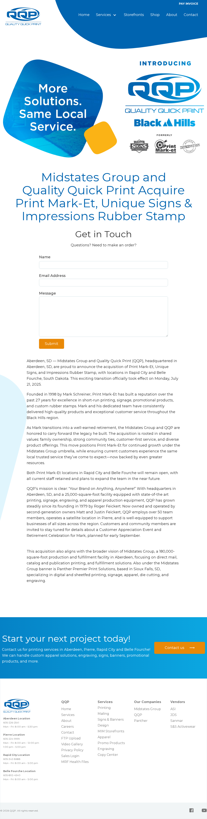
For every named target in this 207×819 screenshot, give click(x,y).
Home (84, 15)
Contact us (180, 648)
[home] (23, 16)
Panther (141, 721)
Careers (67, 727)
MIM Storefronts (111, 731)
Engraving (106, 749)
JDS (173, 715)
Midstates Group (147, 709)
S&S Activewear (182, 727)
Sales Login (70, 756)
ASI (173, 709)
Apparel (104, 737)
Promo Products (111, 743)
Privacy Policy (72, 750)
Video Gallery (72, 744)
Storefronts (134, 15)
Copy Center (108, 755)
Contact (191, 15)
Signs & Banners (111, 719)
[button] (106, 15)
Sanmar (176, 721)
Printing (104, 708)
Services (67, 715)
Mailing (103, 714)
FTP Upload (71, 738)
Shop (155, 15)
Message (47, 293)
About (171, 15)
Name (45, 257)
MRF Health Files (75, 762)
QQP (138, 715)
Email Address (52, 275)
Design (103, 725)
